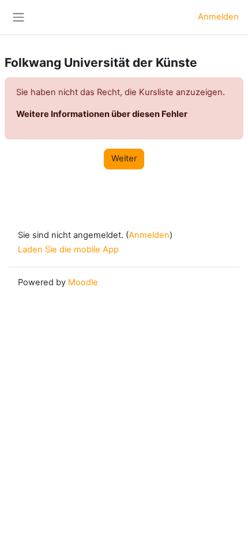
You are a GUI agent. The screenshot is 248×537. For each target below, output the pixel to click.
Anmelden (218, 17)
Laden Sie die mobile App (68, 249)
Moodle (83, 282)
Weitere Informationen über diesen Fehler (101, 114)
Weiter (124, 158)
